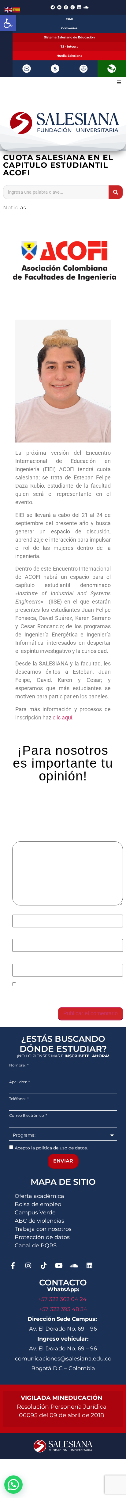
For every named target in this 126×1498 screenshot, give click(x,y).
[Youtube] (58, 1265)
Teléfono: (18, 1099)
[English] (9, 9)
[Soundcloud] (86, 7)
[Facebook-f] (13, 1265)
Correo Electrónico (27, 1115)
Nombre (23, 911)
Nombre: (18, 1065)
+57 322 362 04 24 (63, 1299)
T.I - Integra (69, 46)
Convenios (69, 28)
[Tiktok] (43, 1265)
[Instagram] (28, 1265)
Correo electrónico (36, 936)
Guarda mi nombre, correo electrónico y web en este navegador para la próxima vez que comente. (64, 995)
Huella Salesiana (69, 56)
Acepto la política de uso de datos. (51, 1147)
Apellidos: (18, 1082)
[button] (8, 23)
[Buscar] (116, 192)
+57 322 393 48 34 (63, 1309)
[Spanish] (16, 9)
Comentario (27, 838)
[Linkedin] (79, 7)
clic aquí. (63, 717)
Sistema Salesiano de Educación (69, 37)
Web (17, 960)
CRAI (69, 19)
